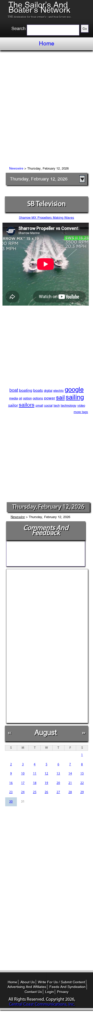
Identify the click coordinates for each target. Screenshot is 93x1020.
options (38, 398)
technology (68, 405)
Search (18, 28)
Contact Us (33, 992)
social (48, 405)
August (45, 732)
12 (46, 773)
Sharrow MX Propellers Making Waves (46, 217)
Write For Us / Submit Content (61, 982)
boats (38, 390)
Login (49, 992)
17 (23, 783)
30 (11, 801)
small (39, 405)
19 (46, 783)
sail (60, 397)
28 (70, 792)
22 (82, 783)
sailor (13, 405)
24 (23, 792)
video (81, 405)
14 (70, 773)
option (27, 398)
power (49, 398)
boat (13, 390)
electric (58, 390)
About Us (27, 982)
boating (25, 390)
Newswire (16, 169)
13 (58, 773)
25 (34, 792)
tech (57, 405)
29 (82, 792)
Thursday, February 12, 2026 (38, 178)
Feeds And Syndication (67, 987)
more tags (81, 412)
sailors (26, 405)
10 (23, 773)
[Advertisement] (46, 109)
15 (82, 773)
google (74, 389)
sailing (75, 397)
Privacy (62, 992)
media (13, 398)
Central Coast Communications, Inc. (42, 1004)
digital (48, 390)
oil (20, 398)
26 (46, 792)
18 (34, 783)
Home (46, 43)
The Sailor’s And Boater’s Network (39, 7)
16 (11, 783)
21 (70, 783)
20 (58, 783)
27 (58, 792)
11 (34, 773)
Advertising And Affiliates (26, 987)
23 (11, 792)
